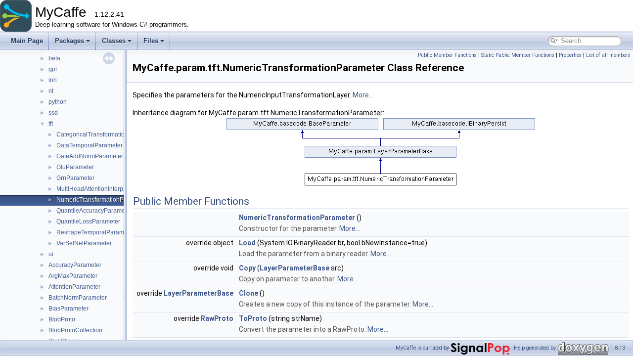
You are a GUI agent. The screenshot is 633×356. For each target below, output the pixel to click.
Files (150, 40)
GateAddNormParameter (89, 156)
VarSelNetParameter (84, 243)
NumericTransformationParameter (102, 199)
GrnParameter (75, 178)
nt (50, 91)
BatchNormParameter (77, 297)
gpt (52, 69)
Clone (248, 293)
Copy (247, 268)
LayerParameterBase (294, 268)
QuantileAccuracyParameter (94, 210)
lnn (52, 80)
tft (50, 123)
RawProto (217, 318)
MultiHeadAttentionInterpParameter (103, 188)
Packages (69, 40)
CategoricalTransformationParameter (106, 134)
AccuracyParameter (74, 265)
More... (363, 95)
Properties (570, 55)
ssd (53, 112)
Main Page (27, 40)
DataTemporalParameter (89, 145)
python (57, 101)
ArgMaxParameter (72, 275)
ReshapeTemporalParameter (95, 232)
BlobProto (61, 319)
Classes (114, 40)
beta (54, 58)
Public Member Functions (447, 55)
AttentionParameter (74, 286)
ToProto (253, 318)
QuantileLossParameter (88, 221)
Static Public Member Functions (517, 55)
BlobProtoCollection (75, 330)
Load (247, 243)
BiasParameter (68, 308)
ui (50, 254)
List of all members (608, 55)
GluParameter (75, 167)
